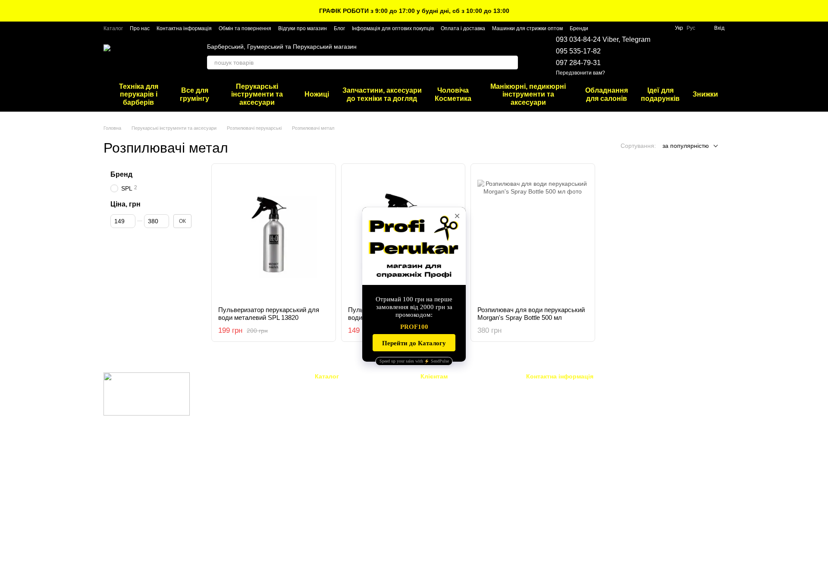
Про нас (140, 28)
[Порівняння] (695, 56)
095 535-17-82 (578, 51)
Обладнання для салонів (606, 94)
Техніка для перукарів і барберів (138, 94)
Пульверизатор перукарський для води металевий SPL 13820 (268, 313)
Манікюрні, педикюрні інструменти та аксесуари (528, 94)
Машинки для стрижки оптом (527, 28)
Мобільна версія (132, 450)
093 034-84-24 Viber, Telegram (603, 39)
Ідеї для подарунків (660, 94)
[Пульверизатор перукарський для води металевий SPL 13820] (273, 235)
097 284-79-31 (578, 62)
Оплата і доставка (463, 28)
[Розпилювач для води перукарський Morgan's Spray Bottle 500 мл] (532, 235)
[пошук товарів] (511, 62)
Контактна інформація (184, 28)
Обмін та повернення (245, 28)
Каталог (113, 28)
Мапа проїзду (646, 447)
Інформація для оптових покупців (393, 28)
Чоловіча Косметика (453, 94)
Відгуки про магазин (302, 28)
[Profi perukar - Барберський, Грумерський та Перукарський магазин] (147, 394)
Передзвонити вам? (580, 73)
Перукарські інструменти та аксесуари (257, 94)
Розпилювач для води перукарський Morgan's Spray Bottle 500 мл (531, 313)
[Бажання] (673, 56)
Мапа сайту (435, 506)
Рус (691, 28)
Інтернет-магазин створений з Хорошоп (147, 551)
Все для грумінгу (194, 94)
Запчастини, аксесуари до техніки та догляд (382, 94)
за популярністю (685, 145)
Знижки (705, 94)
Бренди (579, 28)
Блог (339, 28)
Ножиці (316, 94)
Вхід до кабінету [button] (442, 388)
